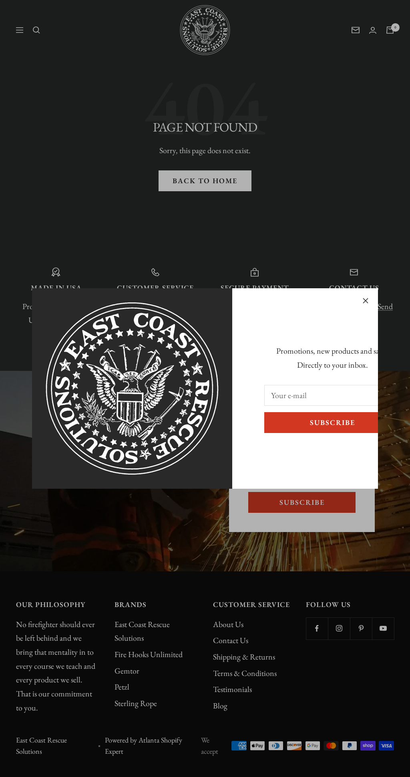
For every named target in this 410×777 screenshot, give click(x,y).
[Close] (365, 301)
